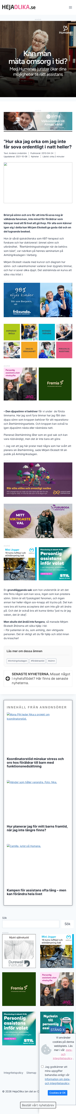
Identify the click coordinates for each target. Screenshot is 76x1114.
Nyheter (35, 156)
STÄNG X (58, 1030)
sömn (51, 661)
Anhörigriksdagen (17, 661)
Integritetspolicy (13, 1072)
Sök (4, 917)
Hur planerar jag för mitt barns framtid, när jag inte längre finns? (37, 828)
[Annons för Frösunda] (38, 316)
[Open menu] (70, 7)
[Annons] (38, 96)
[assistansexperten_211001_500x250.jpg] (38, 495)
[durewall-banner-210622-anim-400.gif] (19, 951)
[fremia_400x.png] (55, 384)
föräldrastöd (37, 661)
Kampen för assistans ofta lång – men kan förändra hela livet (36, 892)
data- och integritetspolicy (62, 1054)
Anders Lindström (18, 153)
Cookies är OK (57, 1092)
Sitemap (31, 1072)
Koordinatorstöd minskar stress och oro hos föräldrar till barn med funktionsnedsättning (35, 762)
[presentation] (38, 733)
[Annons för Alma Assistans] (38, 121)
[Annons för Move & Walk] (38, 357)
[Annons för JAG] (20, 399)
